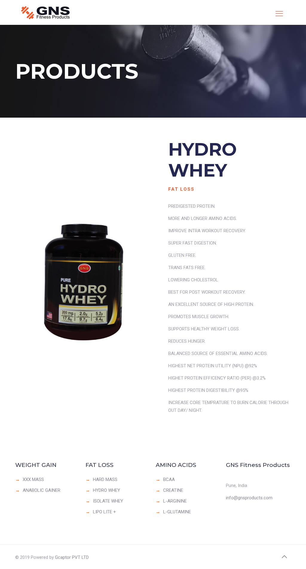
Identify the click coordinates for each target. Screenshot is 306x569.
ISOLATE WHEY (108, 501)
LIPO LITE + (104, 512)
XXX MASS (33, 479)
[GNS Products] (49, 12)
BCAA (169, 479)
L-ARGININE (175, 501)
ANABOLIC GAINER (41, 490)
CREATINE (173, 490)
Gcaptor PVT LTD (72, 557)
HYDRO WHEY (106, 490)
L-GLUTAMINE (177, 512)
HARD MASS (105, 479)
